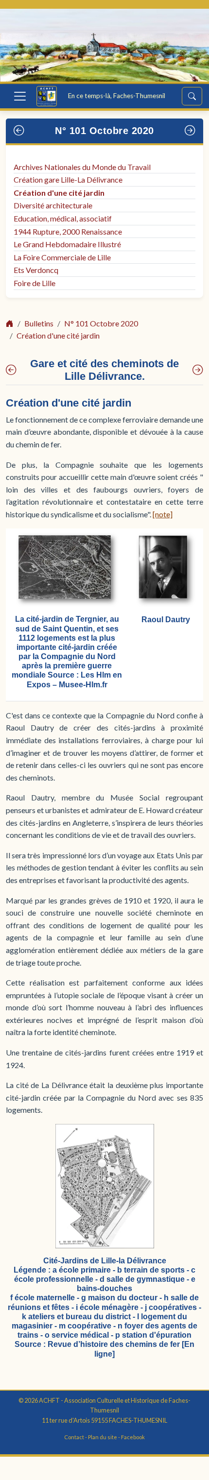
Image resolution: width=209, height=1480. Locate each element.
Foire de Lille (34, 283)
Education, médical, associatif (63, 218)
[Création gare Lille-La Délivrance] (11, 369)
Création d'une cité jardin (59, 192)
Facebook (133, 1437)
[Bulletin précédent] (19, 130)
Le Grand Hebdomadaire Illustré (67, 244)
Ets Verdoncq (36, 269)
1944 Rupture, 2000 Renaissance (68, 231)
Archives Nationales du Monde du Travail (82, 166)
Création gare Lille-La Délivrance (68, 179)
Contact (74, 1437)
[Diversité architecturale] (197, 369)
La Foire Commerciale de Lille (62, 257)
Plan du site (102, 1437)
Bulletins (38, 323)
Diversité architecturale (53, 205)
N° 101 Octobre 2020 (104, 130)
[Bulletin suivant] (190, 130)
